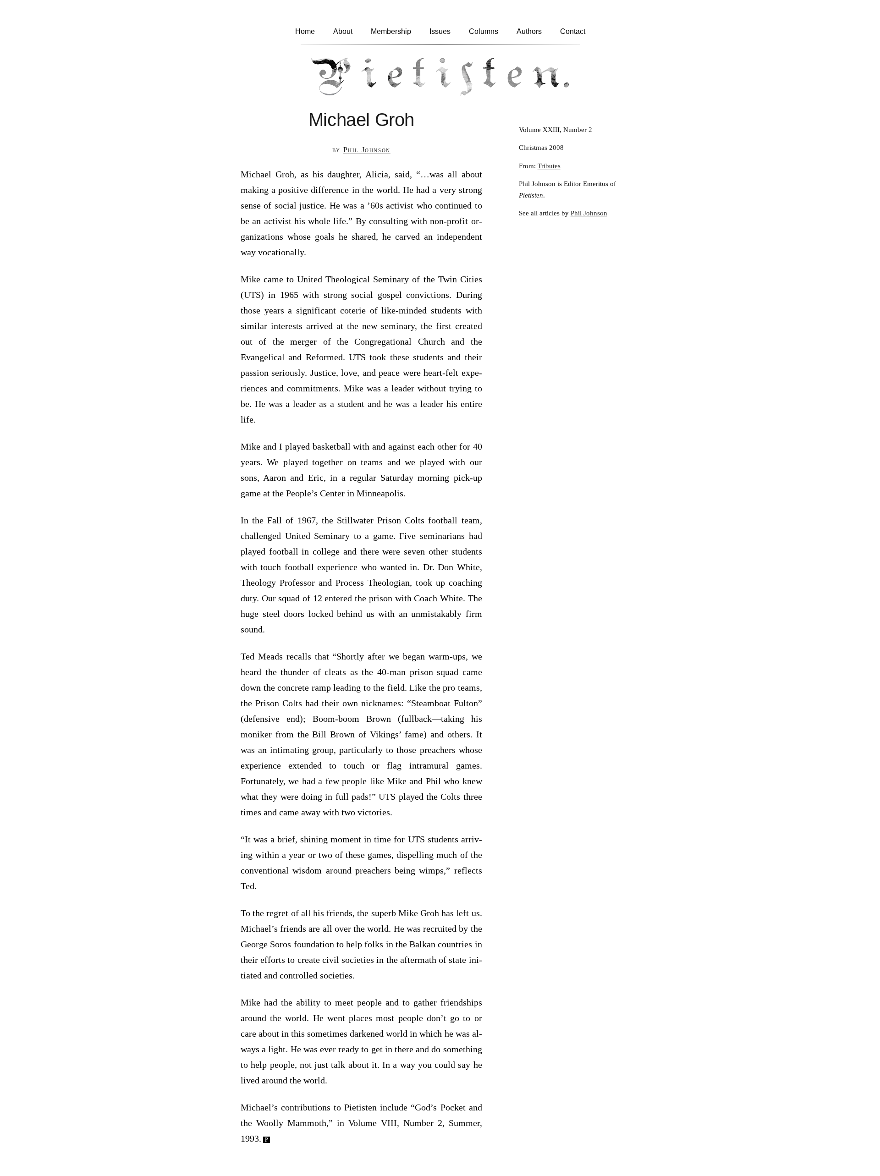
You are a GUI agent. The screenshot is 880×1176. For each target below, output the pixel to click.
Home (305, 31)
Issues (440, 31)
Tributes (549, 166)
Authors (529, 31)
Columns (483, 31)
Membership (391, 31)
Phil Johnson (366, 150)
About (342, 31)
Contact (572, 31)
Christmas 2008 (541, 147)
